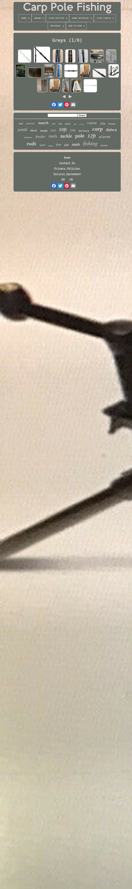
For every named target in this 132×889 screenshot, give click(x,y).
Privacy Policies (67, 168)
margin (44, 130)
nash (76, 144)
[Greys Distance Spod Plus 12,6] (97, 56)
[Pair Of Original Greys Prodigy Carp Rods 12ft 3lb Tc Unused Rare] (70, 56)
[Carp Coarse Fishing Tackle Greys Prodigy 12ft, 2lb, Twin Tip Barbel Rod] (85, 71)
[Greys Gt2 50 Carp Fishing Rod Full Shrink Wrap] (113, 71)
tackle (66, 136)
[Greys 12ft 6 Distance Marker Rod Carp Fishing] (82, 56)
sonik (22, 129)
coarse (92, 123)
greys (68, 123)
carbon (50, 146)
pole (79, 136)
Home (67, 157)
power (82, 124)
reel (21, 123)
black (33, 130)
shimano (28, 137)
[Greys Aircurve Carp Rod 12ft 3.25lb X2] (57, 56)
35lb (72, 130)
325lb (102, 124)
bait (53, 130)
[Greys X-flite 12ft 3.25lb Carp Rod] (25, 56)
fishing (90, 143)
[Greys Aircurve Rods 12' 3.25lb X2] (35, 73)
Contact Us (67, 163)
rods (31, 144)
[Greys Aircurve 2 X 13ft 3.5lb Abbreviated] (42, 86)
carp (97, 129)
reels (53, 136)
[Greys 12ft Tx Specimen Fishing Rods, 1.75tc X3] (65, 86)
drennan (111, 124)
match (43, 123)
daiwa (111, 129)
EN (63, 179)
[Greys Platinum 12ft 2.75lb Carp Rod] (76, 86)
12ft (92, 136)
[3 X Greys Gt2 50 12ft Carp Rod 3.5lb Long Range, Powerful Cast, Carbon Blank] (99, 73)
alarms (105, 137)
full (66, 145)
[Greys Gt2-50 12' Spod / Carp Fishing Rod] (71, 71)
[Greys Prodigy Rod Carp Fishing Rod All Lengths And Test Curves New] (90, 86)
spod (42, 145)
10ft (63, 129)
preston (104, 145)
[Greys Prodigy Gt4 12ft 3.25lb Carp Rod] (42, 55)
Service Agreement (67, 173)
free (58, 145)
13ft (60, 124)
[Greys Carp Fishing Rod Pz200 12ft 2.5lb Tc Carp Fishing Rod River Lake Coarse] (59, 71)
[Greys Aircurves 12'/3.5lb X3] (20, 71)
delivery (84, 131)
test (75, 124)
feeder (40, 136)
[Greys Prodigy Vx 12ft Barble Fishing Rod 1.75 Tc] (111, 56)
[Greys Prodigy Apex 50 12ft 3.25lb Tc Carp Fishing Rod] (49, 71)
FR (71, 179)
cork (53, 124)
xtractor (30, 123)
